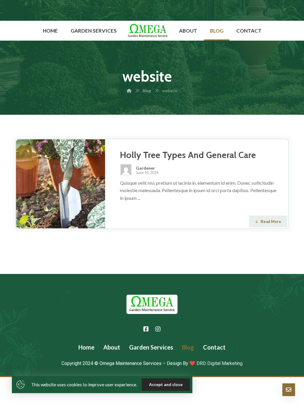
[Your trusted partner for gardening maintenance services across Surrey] (148, 31)
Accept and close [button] (166, 384)
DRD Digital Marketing (219, 363)
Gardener (145, 168)
